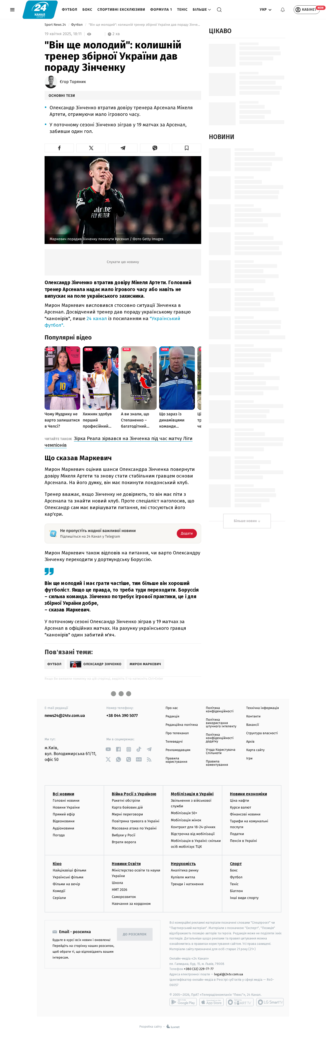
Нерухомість (183, 863)
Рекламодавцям (178, 750)
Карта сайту (255, 750)
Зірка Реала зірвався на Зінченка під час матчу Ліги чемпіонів (119, 441)
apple (211, 1002)
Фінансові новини (245, 814)
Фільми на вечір (66, 884)
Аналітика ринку (184, 870)
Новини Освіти (126, 863)
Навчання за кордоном (131, 904)
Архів (250, 741)
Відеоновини (64, 821)
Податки (237, 834)
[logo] (40, 10)
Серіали (59, 898)
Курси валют (240, 807)
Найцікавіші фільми (69, 870)
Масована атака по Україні (134, 828)
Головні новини (66, 800)
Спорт (236, 863)
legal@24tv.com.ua (228, 974)
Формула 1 (161, 9)
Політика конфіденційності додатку (220, 738)
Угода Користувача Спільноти (220, 751)
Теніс (182, 9)
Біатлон (236, 891)
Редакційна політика (182, 725)
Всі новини (63, 794)
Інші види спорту (244, 898)
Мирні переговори (127, 814)
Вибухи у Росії (123, 835)
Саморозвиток (124, 897)
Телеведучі (174, 741)
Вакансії (252, 725)
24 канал (97, 318)
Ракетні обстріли (126, 800)
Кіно (57, 863)
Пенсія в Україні (243, 841)
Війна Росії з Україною (134, 794)
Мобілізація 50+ (184, 813)
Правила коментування (217, 763)
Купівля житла (183, 877)
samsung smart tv (270, 1002)
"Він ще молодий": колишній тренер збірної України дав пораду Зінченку (144, 24)
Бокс (87, 9)
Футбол (69, 9)
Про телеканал (177, 733)
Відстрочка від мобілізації (193, 834)
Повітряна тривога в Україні (135, 821)
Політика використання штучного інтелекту (221, 723)
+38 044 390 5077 (122, 715)
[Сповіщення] (282, 9)
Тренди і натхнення (187, 884)
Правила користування (176, 760)
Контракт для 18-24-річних (193, 827)
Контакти (253, 716)
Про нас (172, 708)
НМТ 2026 (119, 890)
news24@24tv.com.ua (65, 715)
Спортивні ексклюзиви (121, 9)
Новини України (66, 807)
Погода (59, 835)
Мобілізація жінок (186, 820)
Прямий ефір (64, 814)
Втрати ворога (124, 842)
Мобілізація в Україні (192, 794)
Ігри (249, 758)
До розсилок (135, 934)
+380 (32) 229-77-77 (199, 969)
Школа (117, 883)
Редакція (172, 716)
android (183, 1002)
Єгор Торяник (73, 82)
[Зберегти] (186, 148)
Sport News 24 (56, 24)
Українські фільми (68, 877)
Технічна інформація (262, 708)
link (108, 749)
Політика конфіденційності (220, 709)
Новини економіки (248, 794)
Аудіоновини (63, 828)
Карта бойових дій (127, 807)
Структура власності (262, 733)
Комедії (59, 891)
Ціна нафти (239, 800)
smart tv (240, 1002)
